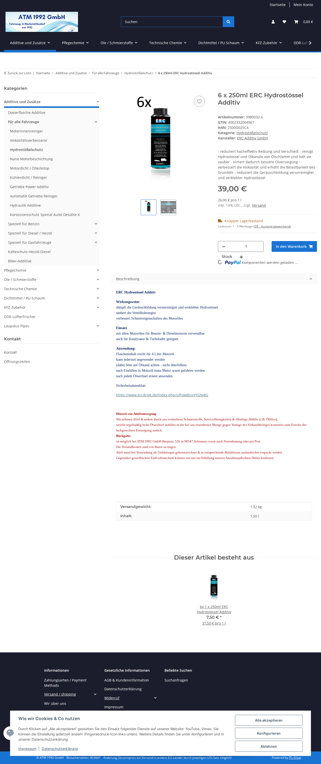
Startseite (278, 4)
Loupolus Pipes (16, 326)
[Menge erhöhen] (241, 257)
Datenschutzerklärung (60, 748)
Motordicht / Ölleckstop (29, 168)
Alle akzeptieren (269, 720)
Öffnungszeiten (17, 361)
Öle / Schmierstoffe (20, 279)
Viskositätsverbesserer (29, 140)
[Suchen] (228, 21)
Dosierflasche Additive (26, 112)
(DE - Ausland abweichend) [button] (272, 226)
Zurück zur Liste (19, 73)
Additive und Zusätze (22, 101)
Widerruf (111, 698)
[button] (273, 21)
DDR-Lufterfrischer (20, 316)
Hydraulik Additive (25, 205)
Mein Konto (303, 4)
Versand (259, 205)
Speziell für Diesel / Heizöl (30, 233)
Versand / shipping (60, 694)
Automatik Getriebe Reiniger (34, 196)
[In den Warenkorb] (115, 89)
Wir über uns (55, 703)
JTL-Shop (295, 757)
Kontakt (10, 352)
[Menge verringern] (223, 246)
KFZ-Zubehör (15, 307)
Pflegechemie (15, 270)
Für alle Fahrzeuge (23, 121)
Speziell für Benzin (24, 223)
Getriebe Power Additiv (29, 186)
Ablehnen (269, 746)
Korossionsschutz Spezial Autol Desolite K (45, 214)
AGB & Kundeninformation (126, 680)
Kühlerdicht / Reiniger (28, 177)
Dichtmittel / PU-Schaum (24, 298)
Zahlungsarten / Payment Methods (65, 683)
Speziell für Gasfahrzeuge (29, 242)
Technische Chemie (20, 288)
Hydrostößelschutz (252, 132)
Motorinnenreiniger (26, 131)
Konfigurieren (269, 733)
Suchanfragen (176, 680)
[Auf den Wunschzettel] (199, 101)
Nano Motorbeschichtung (31, 159)
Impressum (27, 748)
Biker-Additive (20, 261)
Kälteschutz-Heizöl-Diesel (29, 251)
